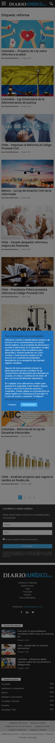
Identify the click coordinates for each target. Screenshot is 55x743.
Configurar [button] (12, 405)
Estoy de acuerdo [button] (29, 404)
